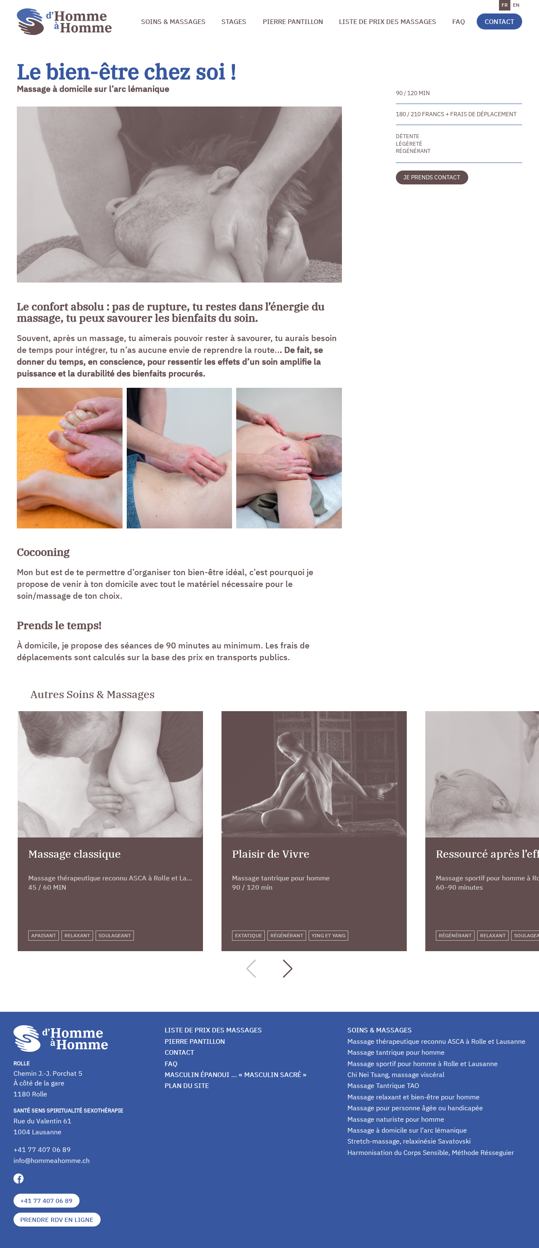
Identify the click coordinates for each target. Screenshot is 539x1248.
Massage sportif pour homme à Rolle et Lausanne (422, 1063)
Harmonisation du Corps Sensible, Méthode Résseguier (430, 1152)
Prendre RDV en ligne (56, 1219)
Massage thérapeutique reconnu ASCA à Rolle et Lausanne (436, 1041)
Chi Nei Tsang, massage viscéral (395, 1074)
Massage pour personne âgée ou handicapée (415, 1108)
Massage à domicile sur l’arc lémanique (407, 1130)
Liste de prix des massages (387, 21)
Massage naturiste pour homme (395, 1119)
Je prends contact (431, 177)
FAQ (458, 21)
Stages (233, 21)
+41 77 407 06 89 (42, 1149)
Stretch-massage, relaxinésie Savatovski (409, 1141)
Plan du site (187, 1085)
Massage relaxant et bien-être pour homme (413, 1097)
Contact (499, 21)
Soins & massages (173, 21)
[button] (288, 969)
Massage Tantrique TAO (383, 1085)
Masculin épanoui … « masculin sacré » (236, 1074)
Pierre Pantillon (293, 21)
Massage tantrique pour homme (396, 1052)
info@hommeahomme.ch (51, 1160)
